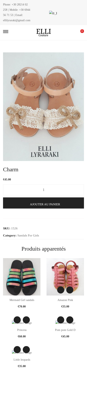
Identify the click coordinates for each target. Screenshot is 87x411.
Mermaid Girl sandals (22, 300)
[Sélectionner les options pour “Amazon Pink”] (69, 289)
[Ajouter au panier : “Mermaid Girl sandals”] (26, 289)
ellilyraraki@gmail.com (16, 20)
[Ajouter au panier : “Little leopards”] (26, 349)
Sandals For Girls (28, 235)
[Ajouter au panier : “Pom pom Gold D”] (69, 319)
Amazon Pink (65, 300)
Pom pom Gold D (65, 330)
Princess (22, 330)
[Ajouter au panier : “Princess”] (26, 319)
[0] (79, 33)
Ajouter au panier (45, 204)
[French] (52, 13)
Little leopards (22, 359)
